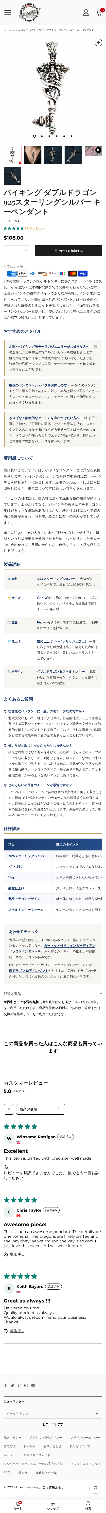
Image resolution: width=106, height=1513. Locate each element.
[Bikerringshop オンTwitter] (12, 1386)
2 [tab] (41, 136)
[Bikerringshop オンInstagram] (26, 1386)
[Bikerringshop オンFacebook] (5, 1386)
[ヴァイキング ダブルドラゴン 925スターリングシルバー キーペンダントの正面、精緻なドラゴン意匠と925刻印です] (53, 88)
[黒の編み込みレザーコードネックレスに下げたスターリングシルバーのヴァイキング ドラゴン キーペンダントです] (73, 155)
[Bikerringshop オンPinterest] (19, 1386)
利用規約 (29, 1446)
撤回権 (22, 1472)
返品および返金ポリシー (46, 1437)
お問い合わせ (52, 1446)
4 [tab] (56, 136)
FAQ (7, 1472)
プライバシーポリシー (85, 1437)
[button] (14, 228)
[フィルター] (9, 1109)
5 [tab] (64, 136)
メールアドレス (17, 1413)
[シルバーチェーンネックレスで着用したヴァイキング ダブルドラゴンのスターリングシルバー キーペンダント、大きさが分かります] (33, 155)
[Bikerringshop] (29, 12)
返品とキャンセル (47, 1472)
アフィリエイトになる (86, 1463)
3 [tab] (49, 136)
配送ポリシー (12, 1437)
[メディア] (98, 42)
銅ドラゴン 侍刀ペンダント (28, 971)
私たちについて (80, 1446)
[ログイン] (86, 12)
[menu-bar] (9, 12)
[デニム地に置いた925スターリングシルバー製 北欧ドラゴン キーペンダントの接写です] (53, 155)
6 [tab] (71, 136)
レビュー (10, 1455)
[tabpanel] (53, 88)
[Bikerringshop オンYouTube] (33, 1386)
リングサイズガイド (37, 1455)
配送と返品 (12, 994)
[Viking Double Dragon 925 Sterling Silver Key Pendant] (93, 151)
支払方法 (10, 1446)
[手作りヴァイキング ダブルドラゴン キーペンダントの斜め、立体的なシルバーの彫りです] (12, 176)
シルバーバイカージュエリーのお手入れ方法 (33, 1463)
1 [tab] (34, 136)
